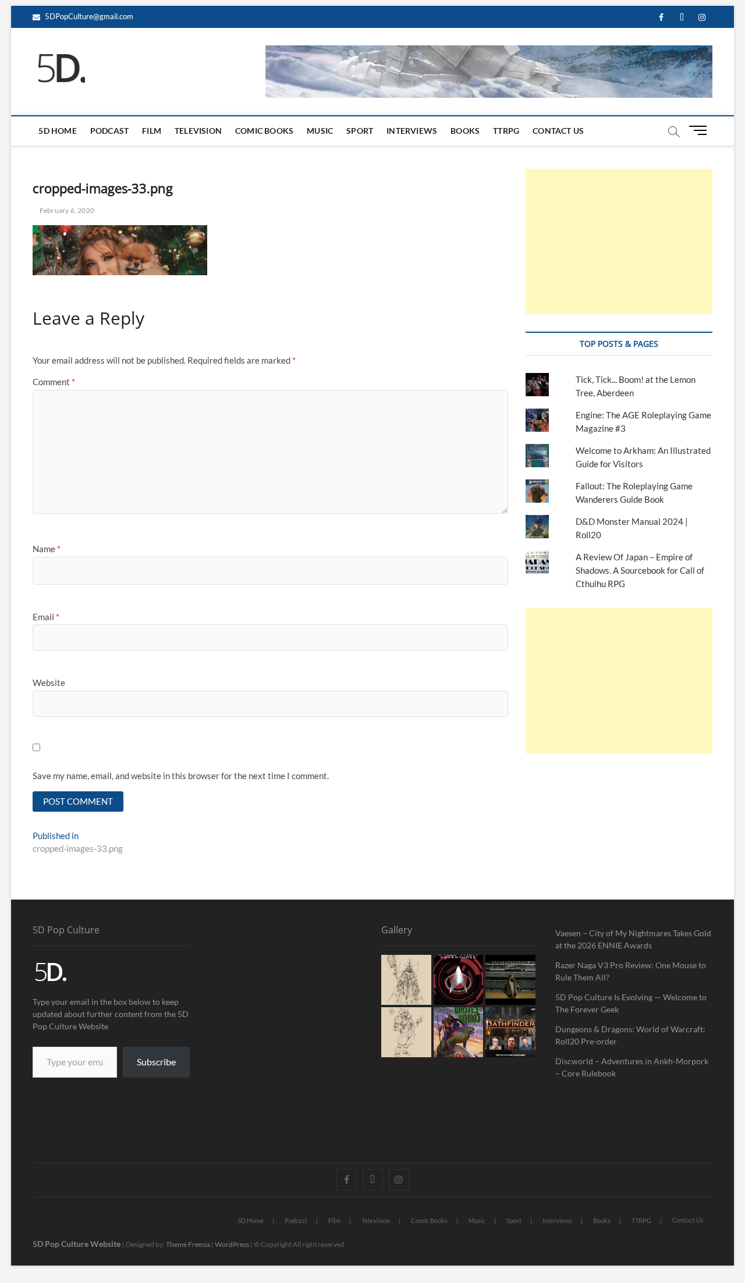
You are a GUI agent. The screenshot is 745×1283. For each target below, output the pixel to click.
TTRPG (506, 131)
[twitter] (682, 18)
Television (198, 131)
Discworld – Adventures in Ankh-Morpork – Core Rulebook (631, 1067)
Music (320, 131)
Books (465, 131)
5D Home (57, 131)
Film (151, 131)
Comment (54, 381)
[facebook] (661, 18)
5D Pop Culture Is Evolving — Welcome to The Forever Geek (631, 1003)
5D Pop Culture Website (77, 1244)
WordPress (232, 1244)
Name (47, 548)
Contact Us (558, 131)
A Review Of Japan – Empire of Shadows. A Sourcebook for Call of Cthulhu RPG (640, 570)
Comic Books (264, 131)
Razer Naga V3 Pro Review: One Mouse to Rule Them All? (630, 971)
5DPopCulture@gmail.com (88, 16)
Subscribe (156, 1061)
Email (46, 617)
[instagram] (702, 18)
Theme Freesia (188, 1244)
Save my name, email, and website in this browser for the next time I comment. (181, 775)
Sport (359, 131)
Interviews (411, 131)
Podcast (109, 131)
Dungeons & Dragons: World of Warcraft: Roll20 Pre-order (630, 1035)
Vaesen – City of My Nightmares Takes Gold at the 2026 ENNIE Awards (633, 939)
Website (49, 682)
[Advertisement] (619, 241)
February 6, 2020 (66, 210)
